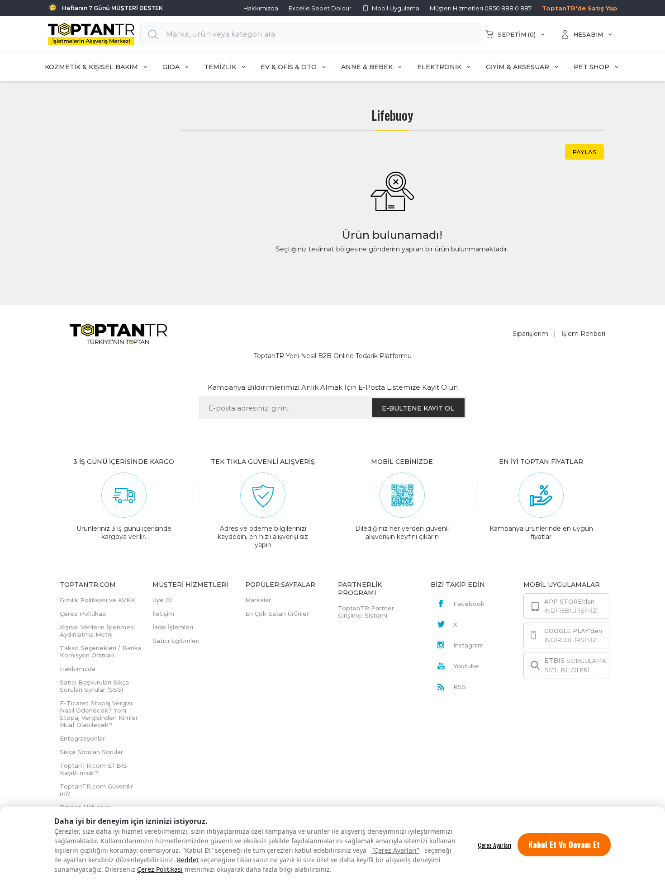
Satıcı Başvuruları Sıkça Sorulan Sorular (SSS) (94, 686)
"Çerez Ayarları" (395, 850)
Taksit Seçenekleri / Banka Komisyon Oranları (101, 651)
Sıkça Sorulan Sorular (91, 752)
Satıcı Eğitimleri (176, 640)
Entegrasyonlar (82, 738)
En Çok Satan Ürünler (277, 613)
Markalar (258, 600)
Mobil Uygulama (395, 8)
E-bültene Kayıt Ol (418, 408)
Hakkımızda (260, 8)
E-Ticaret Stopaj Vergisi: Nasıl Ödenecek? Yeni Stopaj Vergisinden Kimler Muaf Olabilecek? (99, 713)
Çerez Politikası (160, 869)
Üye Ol (162, 600)
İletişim (163, 613)
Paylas (584, 152)
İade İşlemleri (172, 627)
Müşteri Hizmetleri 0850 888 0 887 (481, 8)
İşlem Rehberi (583, 334)
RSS (459, 686)
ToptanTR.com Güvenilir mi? (96, 790)
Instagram (468, 645)
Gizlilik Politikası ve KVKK (97, 600)
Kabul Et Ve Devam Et (564, 844)
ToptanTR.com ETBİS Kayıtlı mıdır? (93, 769)
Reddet (188, 859)
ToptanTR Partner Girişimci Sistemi (366, 611)
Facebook (468, 603)
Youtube (466, 666)
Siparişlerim (530, 334)
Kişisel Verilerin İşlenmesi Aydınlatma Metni (97, 630)
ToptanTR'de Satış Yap (580, 8)
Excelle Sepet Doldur (320, 8)
